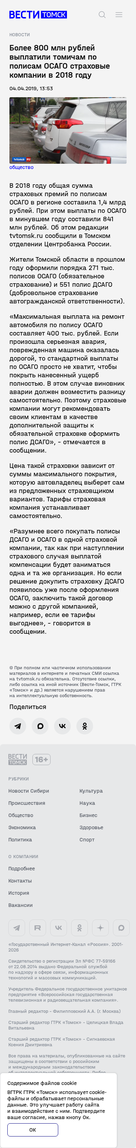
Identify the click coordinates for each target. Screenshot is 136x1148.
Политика (20, 839)
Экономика (22, 827)
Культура (91, 790)
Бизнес (88, 815)
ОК (32, 1129)
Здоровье (91, 827)
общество (21, 167)
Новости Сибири (28, 790)
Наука (87, 803)
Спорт (87, 839)
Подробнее (21, 868)
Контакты (20, 880)
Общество (20, 815)
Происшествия (26, 803)
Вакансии (20, 905)
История (18, 892)
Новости (19, 35)
